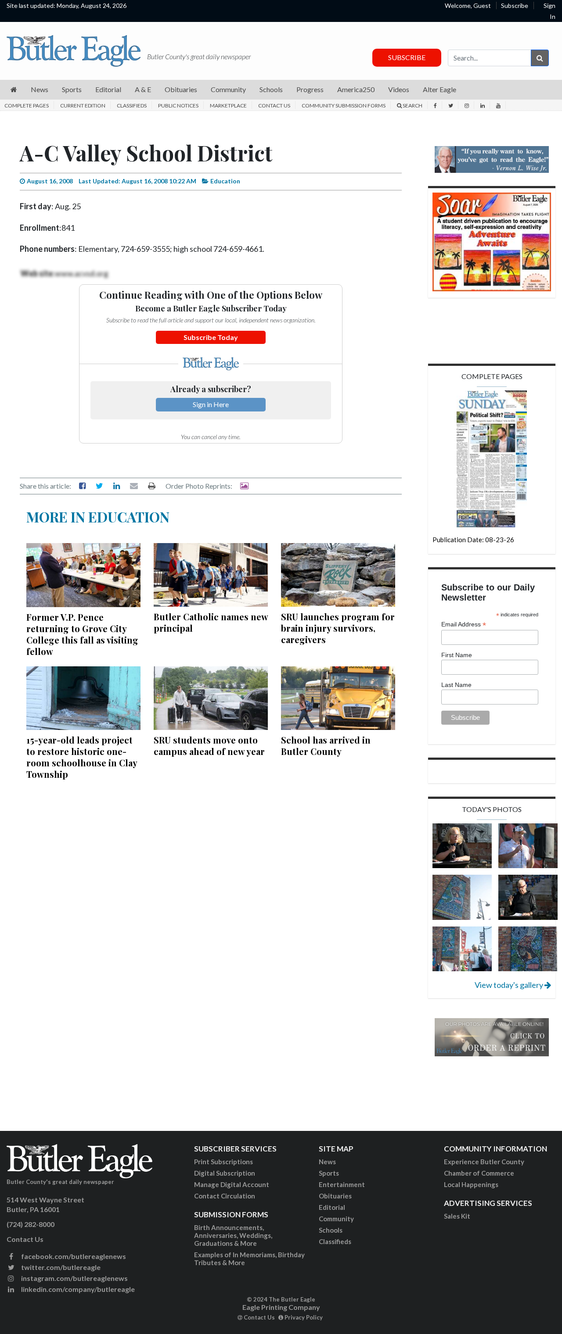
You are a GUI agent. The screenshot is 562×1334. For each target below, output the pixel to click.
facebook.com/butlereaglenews (73, 1256)
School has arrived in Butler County (326, 745)
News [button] (39, 89)
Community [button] (228, 89)
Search (412, 105)
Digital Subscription (224, 1173)
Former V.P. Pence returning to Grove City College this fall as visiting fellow (82, 634)
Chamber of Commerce (479, 1173)
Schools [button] (271, 89)
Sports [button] (72, 89)
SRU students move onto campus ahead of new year (209, 745)
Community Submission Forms (343, 105)
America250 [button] (356, 89)
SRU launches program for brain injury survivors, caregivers (338, 628)
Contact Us (274, 105)
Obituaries (335, 1196)
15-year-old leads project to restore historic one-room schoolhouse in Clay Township (81, 757)
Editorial (332, 1207)
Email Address (463, 624)
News (327, 1162)
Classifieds (132, 105)
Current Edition (82, 105)
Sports (329, 1173)
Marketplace (228, 105)
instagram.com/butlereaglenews (74, 1278)
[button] (14, 90)
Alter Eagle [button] (439, 89)
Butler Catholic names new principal (211, 622)
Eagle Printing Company (281, 1307)
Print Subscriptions (223, 1162)
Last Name (456, 684)
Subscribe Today (211, 337)
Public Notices (178, 105)
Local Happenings (471, 1184)
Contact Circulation (224, 1196)
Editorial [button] (108, 89)
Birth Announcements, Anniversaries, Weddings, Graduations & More (233, 1235)
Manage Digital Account (231, 1184)
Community (336, 1219)
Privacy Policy (303, 1317)
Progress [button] (310, 89)
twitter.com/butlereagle (60, 1267)
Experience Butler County (484, 1162)
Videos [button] (398, 89)
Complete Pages (26, 105)
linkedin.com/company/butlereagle (77, 1289)
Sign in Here (211, 404)
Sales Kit (457, 1216)
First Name (456, 654)
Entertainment (342, 1184)
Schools (330, 1230)
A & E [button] (143, 89)
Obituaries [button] (181, 89)
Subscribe (514, 5)
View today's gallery (509, 985)
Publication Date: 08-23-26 (473, 540)
